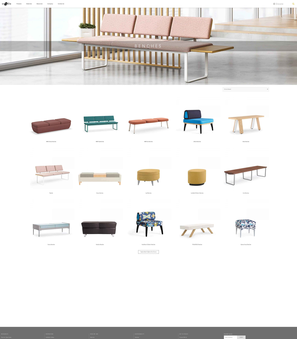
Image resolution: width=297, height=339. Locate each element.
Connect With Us (183, 337)
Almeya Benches (51, 141)
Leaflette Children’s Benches (197, 193)
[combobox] (246, 89)
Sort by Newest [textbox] (227, 89)
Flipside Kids (100, 141)
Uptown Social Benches (246, 244)
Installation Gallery (50, 337)
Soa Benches (148, 141)
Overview (137, 337)
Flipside (51, 193)
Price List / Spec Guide (6, 337)
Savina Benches (51, 244)
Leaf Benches (148, 193)
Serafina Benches (100, 244)
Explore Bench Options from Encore (148, 252)
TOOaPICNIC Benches (197, 244)
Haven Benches (99, 193)
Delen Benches (246, 141)
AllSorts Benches (197, 141)
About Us (92, 337)
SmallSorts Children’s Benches (148, 244)
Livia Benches (246, 193)
